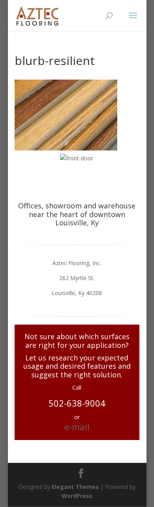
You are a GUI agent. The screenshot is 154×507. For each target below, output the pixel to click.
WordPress (77, 496)
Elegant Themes (75, 486)
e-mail (77, 427)
